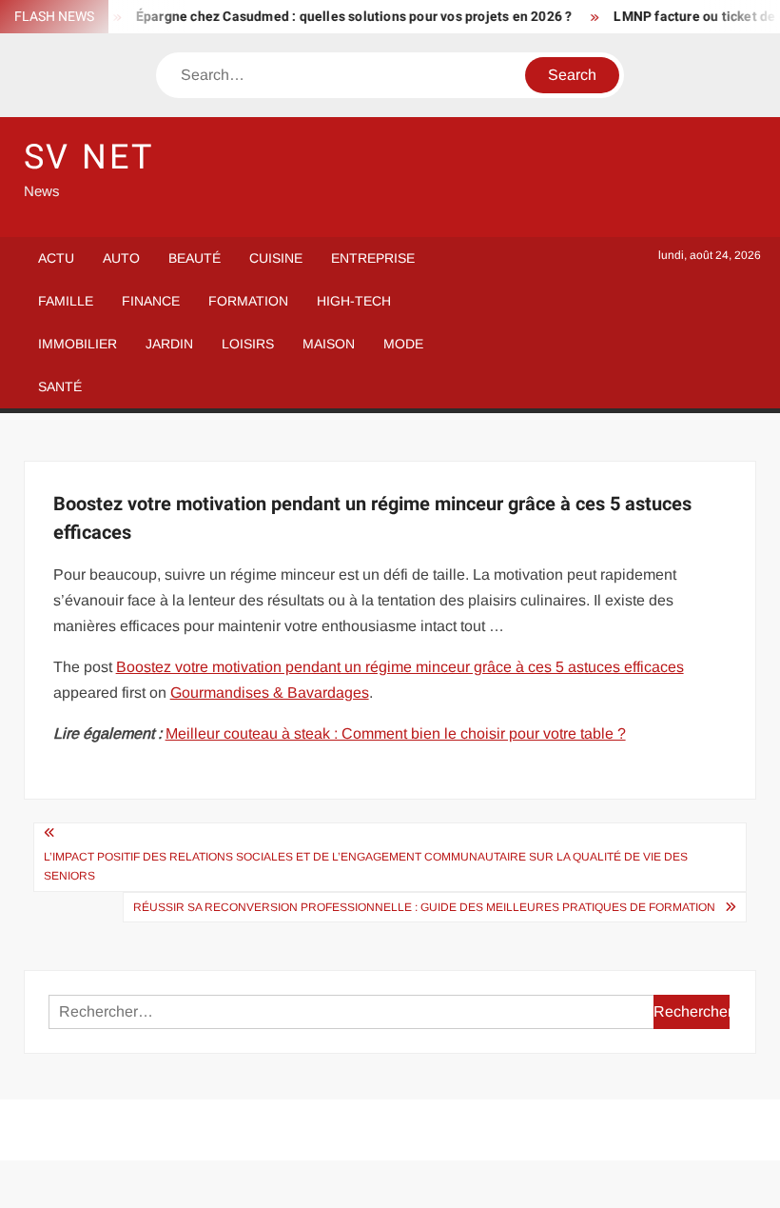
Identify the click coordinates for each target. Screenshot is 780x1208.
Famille (65, 300)
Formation (248, 300)
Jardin (169, 343)
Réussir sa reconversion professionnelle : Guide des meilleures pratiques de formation (424, 907)
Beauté (194, 258)
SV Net (89, 157)
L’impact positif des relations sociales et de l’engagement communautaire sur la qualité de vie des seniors (366, 866)
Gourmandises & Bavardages (269, 692)
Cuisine (275, 258)
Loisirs (248, 343)
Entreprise (373, 258)
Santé (60, 386)
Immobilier (77, 343)
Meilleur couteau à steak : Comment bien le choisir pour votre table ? (396, 733)
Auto (121, 258)
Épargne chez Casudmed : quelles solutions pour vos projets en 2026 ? (345, 17)
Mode (403, 343)
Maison (328, 343)
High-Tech (354, 300)
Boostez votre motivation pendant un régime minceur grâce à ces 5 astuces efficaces (400, 667)
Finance (151, 300)
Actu (56, 258)
